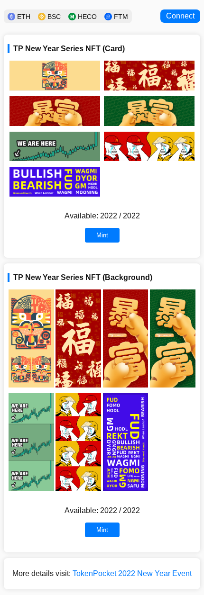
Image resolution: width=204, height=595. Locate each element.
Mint (102, 235)
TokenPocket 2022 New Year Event (132, 573)
